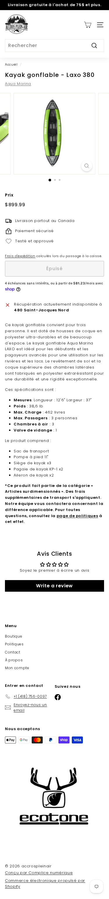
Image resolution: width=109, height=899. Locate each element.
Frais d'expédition (20, 256)
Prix (9, 195)
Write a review (54, 585)
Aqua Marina (18, 83)
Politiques (14, 644)
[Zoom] (86, 165)
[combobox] (54, 45)
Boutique (13, 636)
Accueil (11, 64)
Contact (12, 652)
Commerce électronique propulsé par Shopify (45, 883)
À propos (14, 660)
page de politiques (77, 516)
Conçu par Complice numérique (39, 872)
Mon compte (17, 667)
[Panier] (87, 24)
